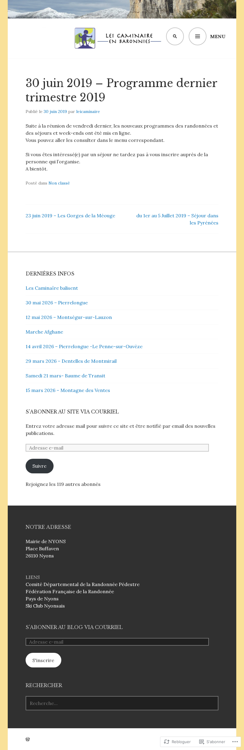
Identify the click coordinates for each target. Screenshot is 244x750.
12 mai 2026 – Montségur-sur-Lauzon (69, 317)
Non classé (59, 183)
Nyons (51, 599)
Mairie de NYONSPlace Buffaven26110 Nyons (46, 548)
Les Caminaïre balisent (52, 288)
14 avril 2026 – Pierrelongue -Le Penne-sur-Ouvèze (84, 346)
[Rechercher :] (122, 703)
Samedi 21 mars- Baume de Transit (65, 376)
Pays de (35, 599)
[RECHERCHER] (175, 36)
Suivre (39, 466)
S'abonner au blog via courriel (74, 627)
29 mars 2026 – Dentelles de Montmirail (71, 361)
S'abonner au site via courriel (72, 412)
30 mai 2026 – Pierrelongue (57, 303)
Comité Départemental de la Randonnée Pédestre (83, 584)
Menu (218, 36)
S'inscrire (43, 660)
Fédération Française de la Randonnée (70, 591)
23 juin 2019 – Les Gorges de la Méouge (70, 216)
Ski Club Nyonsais (45, 606)
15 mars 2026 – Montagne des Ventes (68, 390)
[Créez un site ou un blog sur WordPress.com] (28, 739)
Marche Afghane (44, 332)
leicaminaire (88, 111)
